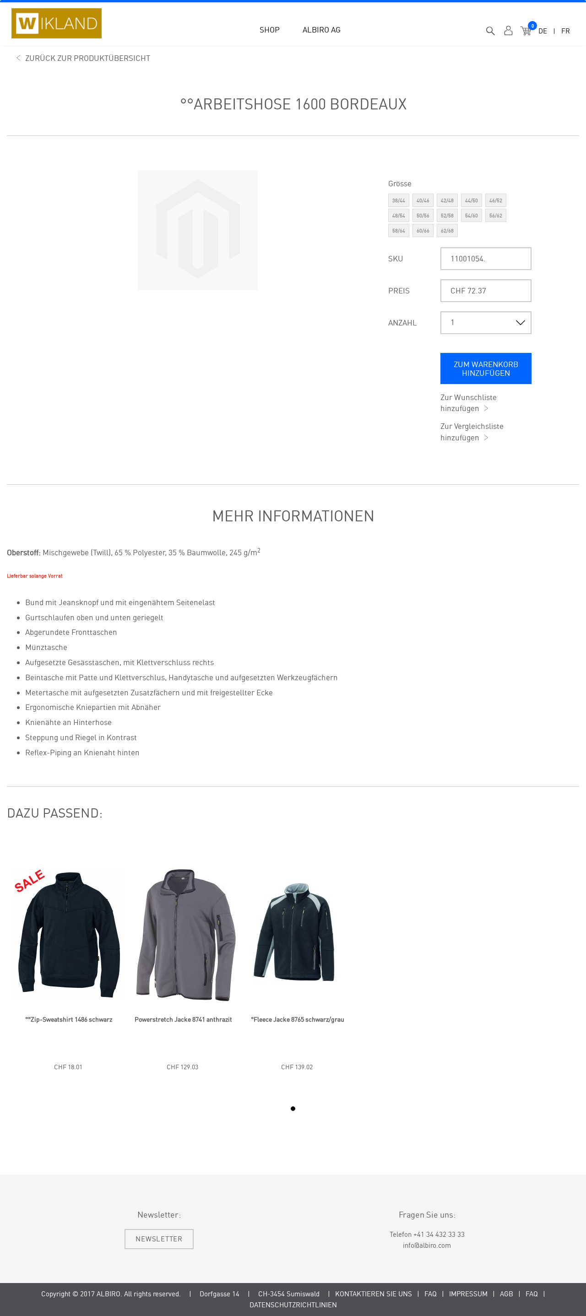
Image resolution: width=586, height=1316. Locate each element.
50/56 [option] (423, 215)
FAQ (430, 1293)
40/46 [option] (423, 200)
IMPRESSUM (468, 1293)
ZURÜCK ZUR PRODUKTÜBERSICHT (87, 58)
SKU (395, 258)
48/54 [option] (398, 215)
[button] (269, 26)
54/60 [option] (471, 215)
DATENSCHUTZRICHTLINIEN (293, 1304)
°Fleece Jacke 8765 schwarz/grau (297, 1019)
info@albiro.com (427, 1245)
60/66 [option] (423, 230)
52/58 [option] (447, 215)
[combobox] (490, 31)
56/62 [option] (495, 215)
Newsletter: (159, 1214)
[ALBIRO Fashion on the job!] (57, 23)
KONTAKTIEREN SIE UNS (373, 1293)
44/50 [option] (471, 200)
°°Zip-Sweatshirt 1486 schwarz (68, 1019)
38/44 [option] (398, 200)
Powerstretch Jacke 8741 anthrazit (183, 1019)
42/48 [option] (447, 200)
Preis (399, 290)
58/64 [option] (398, 230)
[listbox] (460, 216)
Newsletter (159, 1239)
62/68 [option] (447, 230)
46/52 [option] (495, 200)
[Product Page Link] (69, 1010)
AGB (506, 1293)
